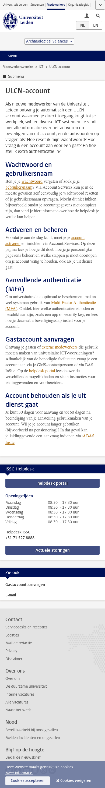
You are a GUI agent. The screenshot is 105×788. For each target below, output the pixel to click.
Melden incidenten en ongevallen (32, 737)
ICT (41, 67)
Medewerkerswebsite (18, 67)
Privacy (11, 650)
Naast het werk (18, 710)
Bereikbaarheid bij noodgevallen (31, 730)
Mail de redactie (18, 643)
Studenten (37, 5)
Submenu (16, 76)
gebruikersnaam (18, 187)
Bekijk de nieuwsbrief (23, 757)
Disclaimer (13, 659)
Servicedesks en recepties (26, 627)
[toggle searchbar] (98, 15)
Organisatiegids (78, 5)
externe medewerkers (60, 347)
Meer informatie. (19, 773)
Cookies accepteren (27, 780)
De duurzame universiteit (26, 686)
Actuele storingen (53, 550)
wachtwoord (32, 181)
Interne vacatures (19, 694)
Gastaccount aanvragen (25, 584)
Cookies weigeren (75, 780)
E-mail (10, 595)
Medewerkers (56, 5)
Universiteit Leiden (15, 5)
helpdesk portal (42, 370)
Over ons (12, 678)
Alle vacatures (16, 702)
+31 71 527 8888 (19, 538)
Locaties (12, 635)
